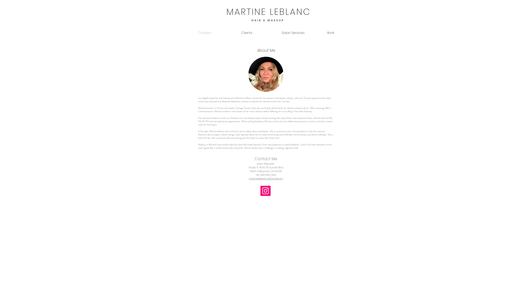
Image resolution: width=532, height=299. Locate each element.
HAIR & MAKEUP (267, 20)
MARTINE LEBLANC (268, 12)
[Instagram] (265, 191)
